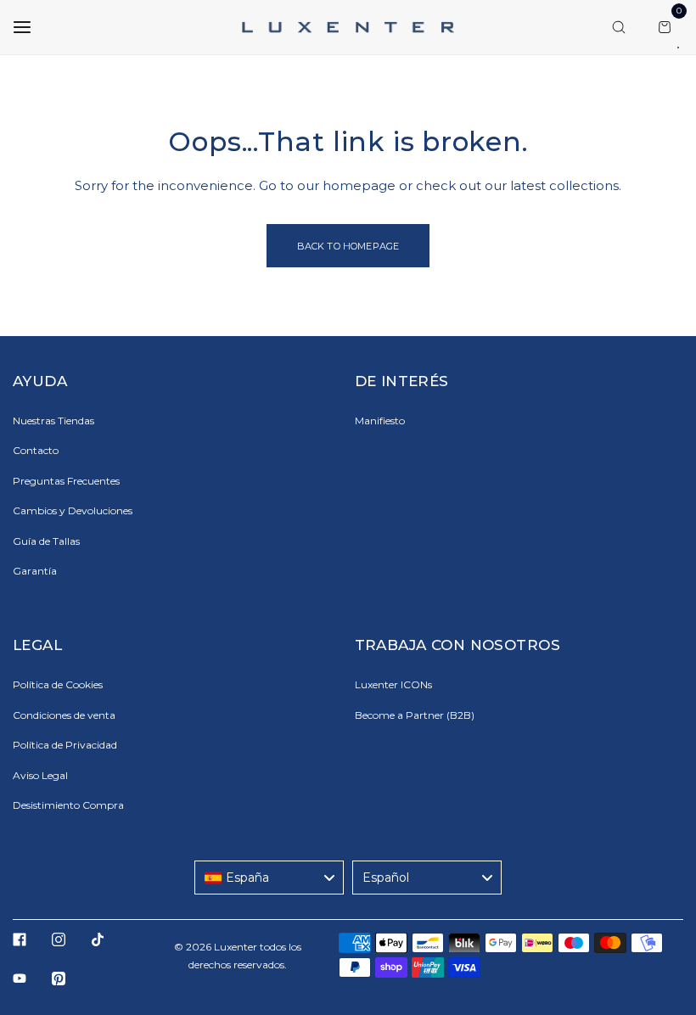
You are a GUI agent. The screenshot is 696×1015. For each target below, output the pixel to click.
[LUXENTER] (348, 27)
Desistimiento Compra (68, 805)
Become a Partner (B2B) (414, 715)
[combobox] (269, 877)
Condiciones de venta (64, 715)
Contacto (36, 450)
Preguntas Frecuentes (66, 480)
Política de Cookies (58, 684)
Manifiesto (380, 420)
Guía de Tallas (46, 541)
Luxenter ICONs (393, 684)
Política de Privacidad (65, 744)
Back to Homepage (348, 246)
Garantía (35, 570)
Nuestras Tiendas (53, 420)
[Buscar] (618, 27)
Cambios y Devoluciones (72, 510)
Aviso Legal (40, 775)
